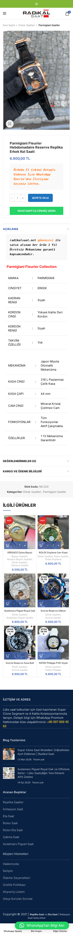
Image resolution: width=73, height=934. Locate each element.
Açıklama (10, 229)
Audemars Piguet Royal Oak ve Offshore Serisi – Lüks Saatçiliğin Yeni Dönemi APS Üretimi (43, 772)
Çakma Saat (11, 837)
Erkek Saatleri (26, 25)
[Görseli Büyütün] (10, 124)
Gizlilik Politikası (14, 885)
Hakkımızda (11, 864)
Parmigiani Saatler (49, 25)
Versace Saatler (19, 565)
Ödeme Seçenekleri (16, 878)
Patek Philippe (53, 669)
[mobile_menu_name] (4, 13)
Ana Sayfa (9, 25)
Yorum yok (39, 759)
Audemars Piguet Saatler (19, 617)
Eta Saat (8, 816)
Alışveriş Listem (14, 892)
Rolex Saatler (61, 556)
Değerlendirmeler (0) (19, 461)
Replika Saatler (13, 802)
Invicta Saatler (53, 617)
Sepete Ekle (40, 197)
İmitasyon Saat (13, 809)
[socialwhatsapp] (36, 3)
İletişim (8, 871)
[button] (42, 925)
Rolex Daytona (53, 559)
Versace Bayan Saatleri (19, 559)
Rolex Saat (10, 823)
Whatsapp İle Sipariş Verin (37, 210)
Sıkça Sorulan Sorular (18, 899)
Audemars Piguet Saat (18, 844)
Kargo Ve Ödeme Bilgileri (22, 471)
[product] (19, 590)
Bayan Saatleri (19, 556)
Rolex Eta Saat (13, 830)
